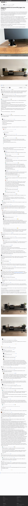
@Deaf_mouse (7, 94)
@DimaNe (7, 404)
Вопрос (2, 4)
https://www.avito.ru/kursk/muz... (19, 272)
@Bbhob (8, 266)
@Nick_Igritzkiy (7, 236)
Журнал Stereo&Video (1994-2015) (20, 504)
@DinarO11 (7, 457)
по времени (25, 87)
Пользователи (4, 504)
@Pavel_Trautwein (8, 384)
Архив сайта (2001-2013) (19, 505)
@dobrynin (8, 129)
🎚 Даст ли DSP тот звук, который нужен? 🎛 (6, 0)
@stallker (7, 369)
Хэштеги (4, 505)
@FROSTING (8, 210)
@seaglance (9, 240)
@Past (6, 349)
